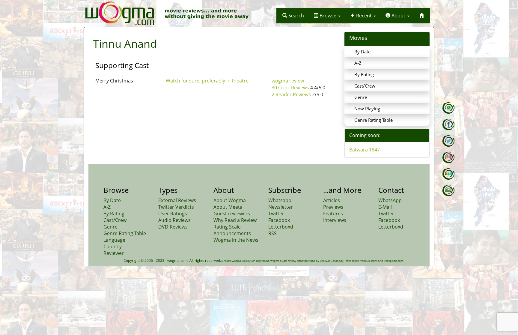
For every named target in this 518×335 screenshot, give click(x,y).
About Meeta (228, 207)
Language (114, 240)
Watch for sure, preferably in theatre (207, 80)
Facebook (279, 220)
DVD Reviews (173, 226)
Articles (331, 200)
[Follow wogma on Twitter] (448, 140)
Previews (333, 207)
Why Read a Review (235, 220)
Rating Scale (227, 226)
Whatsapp (279, 200)
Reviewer (113, 253)
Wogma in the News (235, 240)
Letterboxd (280, 226)
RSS (272, 233)
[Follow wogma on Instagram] (448, 157)
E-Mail (385, 207)
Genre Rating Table (373, 120)
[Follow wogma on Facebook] (448, 124)
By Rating (364, 74)
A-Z (358, 63)
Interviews (334, 220)
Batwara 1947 (364, 149)
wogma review (288, 80)
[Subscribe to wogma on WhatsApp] (448, 107)
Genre (360, 97)
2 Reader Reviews (291, 94)
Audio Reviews (174, 220)
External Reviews (177, 200)
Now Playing (367, 109)
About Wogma (229, 200)
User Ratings (172, 213)
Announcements (232, 233)
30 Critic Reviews (290, 87)
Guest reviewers (231, 213)
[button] (293, 15)
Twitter (276, 213)
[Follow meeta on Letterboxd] (448, 173)
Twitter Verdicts (176, 207)
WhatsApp (390, 200)
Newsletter (280, 207)
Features (333, 213)
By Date (362, 52)
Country (112, 246)
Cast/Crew (364, 86)
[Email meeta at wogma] (448, 190)
